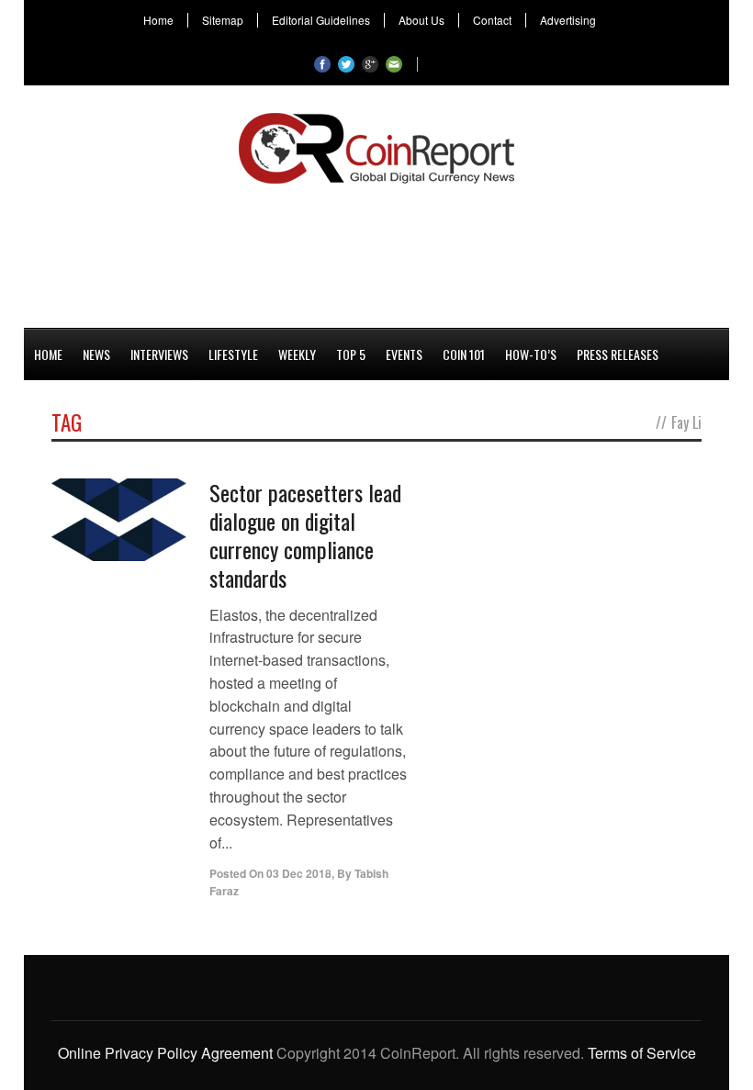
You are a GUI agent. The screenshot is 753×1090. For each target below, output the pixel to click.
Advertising (568, 20)
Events (404, 354)
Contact (492, 20)
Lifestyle (233, 354)
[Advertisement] (376, 252)
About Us (421, 20)
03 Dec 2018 (299, 873)
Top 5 (350, 354)
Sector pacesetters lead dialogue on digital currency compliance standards (305, 535)
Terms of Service (642, 1052)
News (96, 354)
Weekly (297, 354)
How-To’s (530, 354)
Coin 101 (464, 354)
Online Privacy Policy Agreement (165, 1052)
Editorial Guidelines (321, 20)
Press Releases (617, 354)
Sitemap (222, 20)
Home (158, 20)
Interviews (159, 354)
